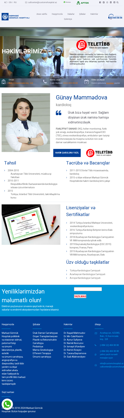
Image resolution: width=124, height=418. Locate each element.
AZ (5, 2)
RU (15, 2)
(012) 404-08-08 (70, 83)
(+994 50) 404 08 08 (109, 351)
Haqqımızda (57, 14)
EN (10, 2)
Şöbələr (82, 14)
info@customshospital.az (112, 363)
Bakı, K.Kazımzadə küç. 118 (21, 83)
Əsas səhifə (41, 14)
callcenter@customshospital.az (41, 2)
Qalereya (68, 19)
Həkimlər (94, 14)
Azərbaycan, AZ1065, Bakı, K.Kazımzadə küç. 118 (110, 336)
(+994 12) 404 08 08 (109, 345)
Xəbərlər (70, 14)
